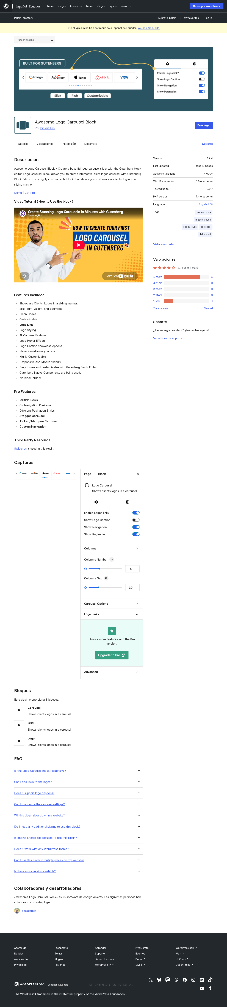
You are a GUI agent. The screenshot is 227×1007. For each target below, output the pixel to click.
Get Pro (30, 192)
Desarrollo (90, 143)
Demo (18, 192)
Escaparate (61, 947)
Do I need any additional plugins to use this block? (47, 826)
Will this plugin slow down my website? (39, 815)
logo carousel (190, 226)
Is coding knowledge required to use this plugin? (45, 838)
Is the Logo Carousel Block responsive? (40, 770)
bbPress (182, 959)
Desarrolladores (104, 959)
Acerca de (20, 947)
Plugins (59, 959)
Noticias (19, 953)
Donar (140, 959)
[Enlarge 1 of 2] (72, 473)
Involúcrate (142, 947)
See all (208, 308)
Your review (160, 308)
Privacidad (20, 964)
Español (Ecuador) (58, 984)
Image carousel (203, 219)
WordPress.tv (104, 964)
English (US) (206, 204)
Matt (180, 953)
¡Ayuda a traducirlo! (148, 27)
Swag (140, 964)
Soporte (207, 143)
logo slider (205, 226)
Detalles (23, 143)
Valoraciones (45, 143)
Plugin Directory (23, 17)
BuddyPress (184, 964)
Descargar (204, 125)
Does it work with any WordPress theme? (41, 849)
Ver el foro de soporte (167, 338)
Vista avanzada (163, 244)
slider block (205, 234)
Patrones (60, 964)
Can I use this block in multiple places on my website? (49, 860)
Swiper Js (20, 448)
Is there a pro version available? (35, 871)
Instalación (69, 143)
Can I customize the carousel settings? (39, 804)
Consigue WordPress (206, 6)
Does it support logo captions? (34, 793)
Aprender (100, 947)
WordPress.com (186, 947)
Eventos (140, 953)
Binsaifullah (47, 128)
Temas (58, 953)
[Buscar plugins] (51, 39)
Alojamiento (21, 959)
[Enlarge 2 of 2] (138, 473)
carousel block (203, 212)
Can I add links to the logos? (33, 782)
